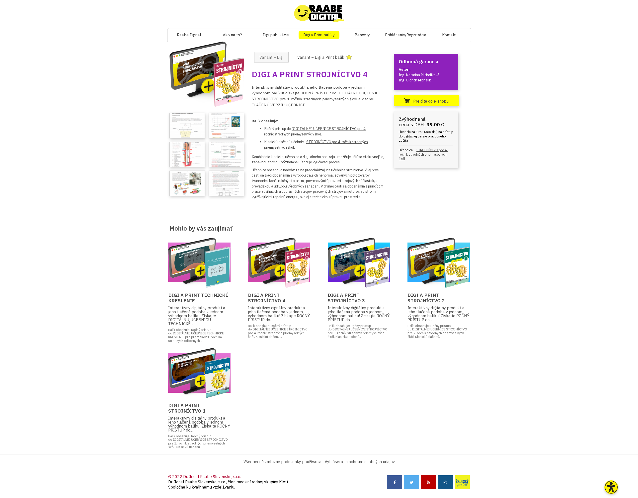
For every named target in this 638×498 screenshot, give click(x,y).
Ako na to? (232, 34)
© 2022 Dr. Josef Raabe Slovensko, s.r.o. (204, 476)
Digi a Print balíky (319, 34)
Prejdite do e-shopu (430, 101)
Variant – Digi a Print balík (321, 57)
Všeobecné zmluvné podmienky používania (282, 461)
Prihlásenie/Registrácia (405, 34)
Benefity (362, 34)
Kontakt (449, 34)
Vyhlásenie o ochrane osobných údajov (360, 461)
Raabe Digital (189, 34)
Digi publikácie (276, 34)
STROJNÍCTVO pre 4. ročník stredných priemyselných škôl (423, 154)
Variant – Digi (271, 57)
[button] (611, 487)
